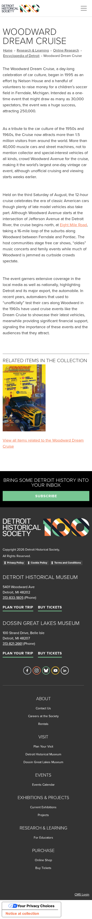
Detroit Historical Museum (43, 754)
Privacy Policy (15, 562)
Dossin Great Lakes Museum (43, 762)
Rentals (43, 724)
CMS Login (82, 894)
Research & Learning (33, 50)
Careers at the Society (43, 716)
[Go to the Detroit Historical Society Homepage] (22, 7)
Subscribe (46, 496)
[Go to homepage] (46, 532)
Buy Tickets (50, 607)
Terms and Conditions (67, 562)
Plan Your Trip (18, 607)
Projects (43, 815)
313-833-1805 (13, 597)
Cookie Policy (39, 562)
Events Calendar (43, 784)
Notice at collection (22, 913)
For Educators (43, 837)
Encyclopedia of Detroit (21, 55)
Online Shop (43, 860)
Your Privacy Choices (35, 906)
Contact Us (43, 708)
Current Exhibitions (43, 807)
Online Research (66, 50)
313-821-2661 (12, 643)
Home (8, 50)
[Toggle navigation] (83, 8)
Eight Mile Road (73, 225)
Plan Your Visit (43, 746)
